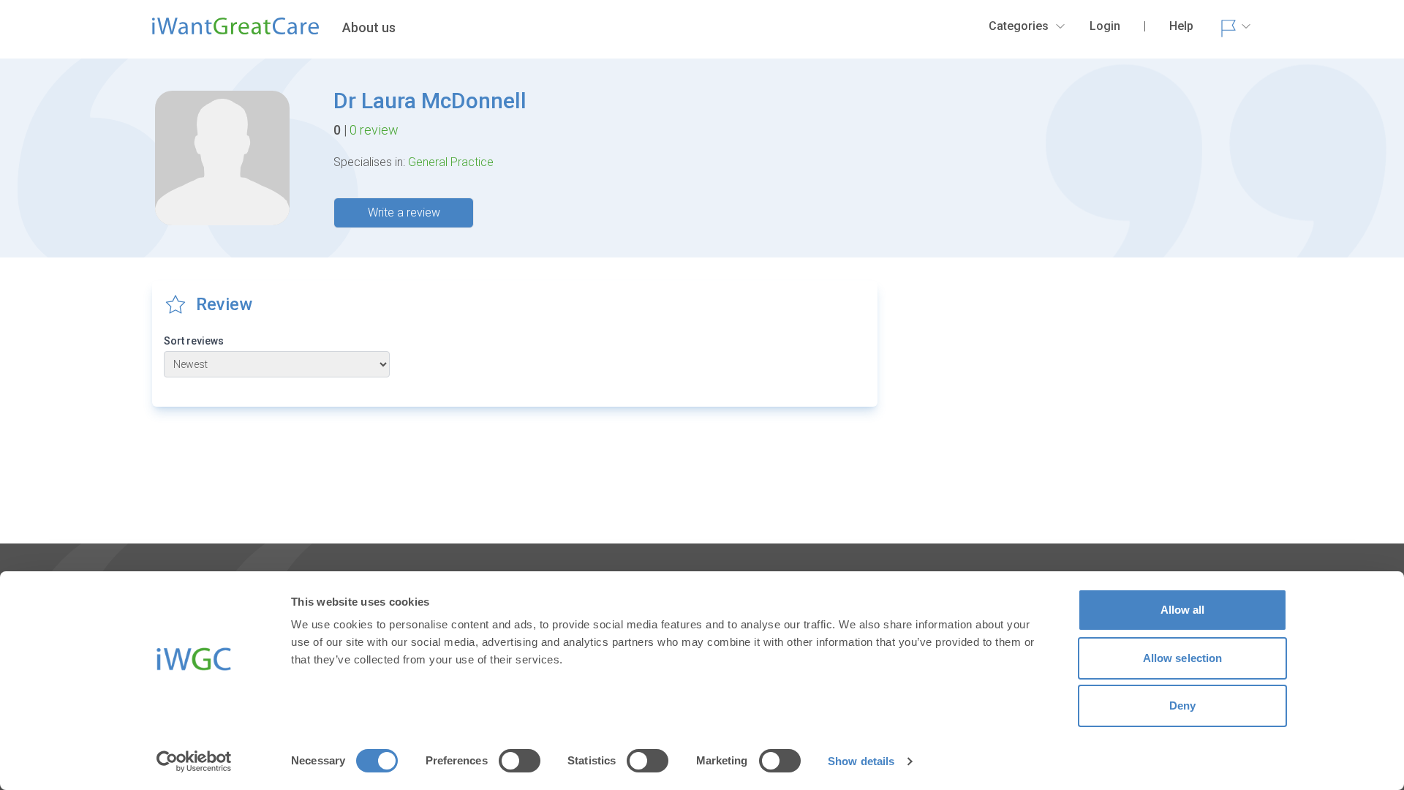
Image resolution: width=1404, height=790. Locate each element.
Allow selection (1183, 658)
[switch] (519, 760)
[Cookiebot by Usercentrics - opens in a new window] (194, 761)
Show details (861, 761)
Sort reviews (194, 341)
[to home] (235, 32)
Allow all (1182, 609)
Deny (1182, 705)
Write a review (404, 212)
